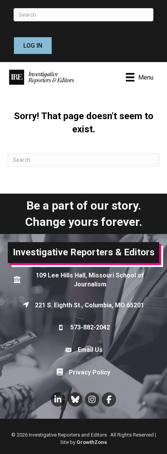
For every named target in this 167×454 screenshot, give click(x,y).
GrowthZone (92, 442)
